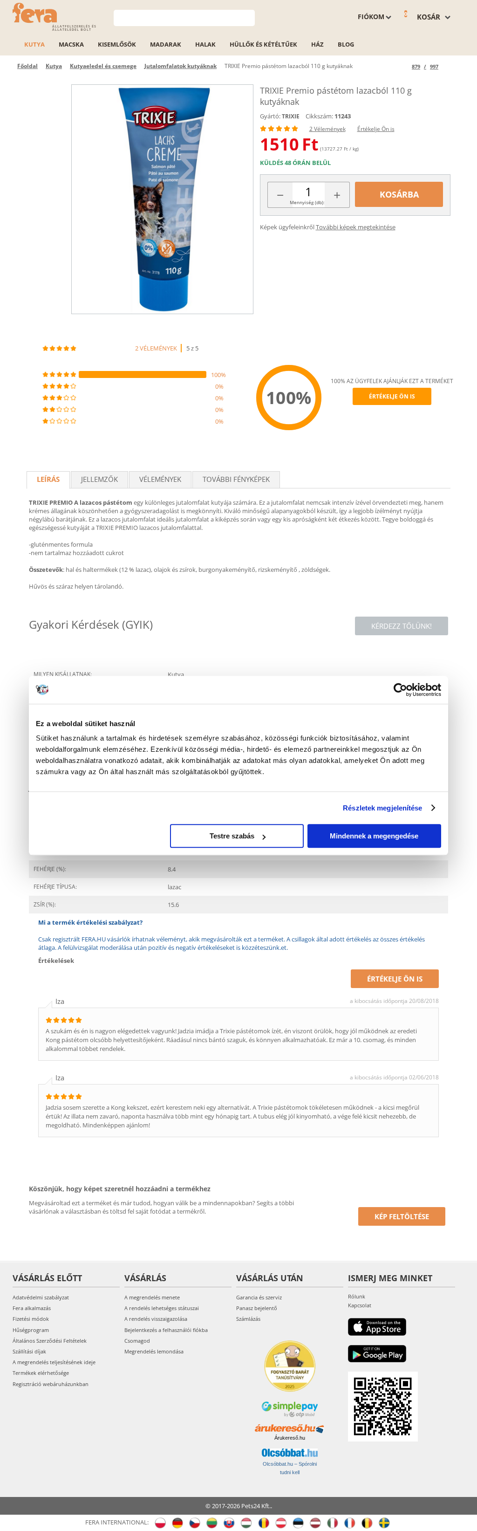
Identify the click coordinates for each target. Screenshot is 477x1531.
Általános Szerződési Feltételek (50, 1340)
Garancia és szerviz (259, 1297)
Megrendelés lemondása (154, 1351)
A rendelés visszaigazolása (155, 1318)
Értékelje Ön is (376, 129)
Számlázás (248, 1318)
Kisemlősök (117, 44)
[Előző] (403, 66)
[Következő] (447, 66)
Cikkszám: (319, 116)
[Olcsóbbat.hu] (290, 1453)
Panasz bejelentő (256, 1307)
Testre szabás (232, 836)
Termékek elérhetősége (41, 1372)
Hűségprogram (31, 1329)
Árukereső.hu (289, 1438)
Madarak (165, 44)
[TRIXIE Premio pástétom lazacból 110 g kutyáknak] (162, 199)
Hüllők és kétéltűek (263, 44)
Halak (205, 44)
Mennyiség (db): (307, 202)
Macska (71, 44)
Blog (346, 44)
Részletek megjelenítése (382, 808)
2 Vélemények (327, 129)
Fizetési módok (31, 1318)
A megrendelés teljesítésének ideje (54, 1362)
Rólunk (356, 1296)
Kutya (34, 44)
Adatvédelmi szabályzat (41, 1297)
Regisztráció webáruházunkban (51, 1383)
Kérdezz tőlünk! (401, 626)
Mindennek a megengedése (374, 836)
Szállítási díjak (29, 1351)
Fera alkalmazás (32, 1307)
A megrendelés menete (152, 1297)
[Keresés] (248, 17)
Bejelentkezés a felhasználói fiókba (166, 1329)
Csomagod (137, 1340)
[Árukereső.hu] (290, 1428)
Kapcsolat (359, 1305)
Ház (317, 44)
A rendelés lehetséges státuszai (161, 1307)
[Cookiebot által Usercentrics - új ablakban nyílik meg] (400, 690)
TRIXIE (291, 116)
